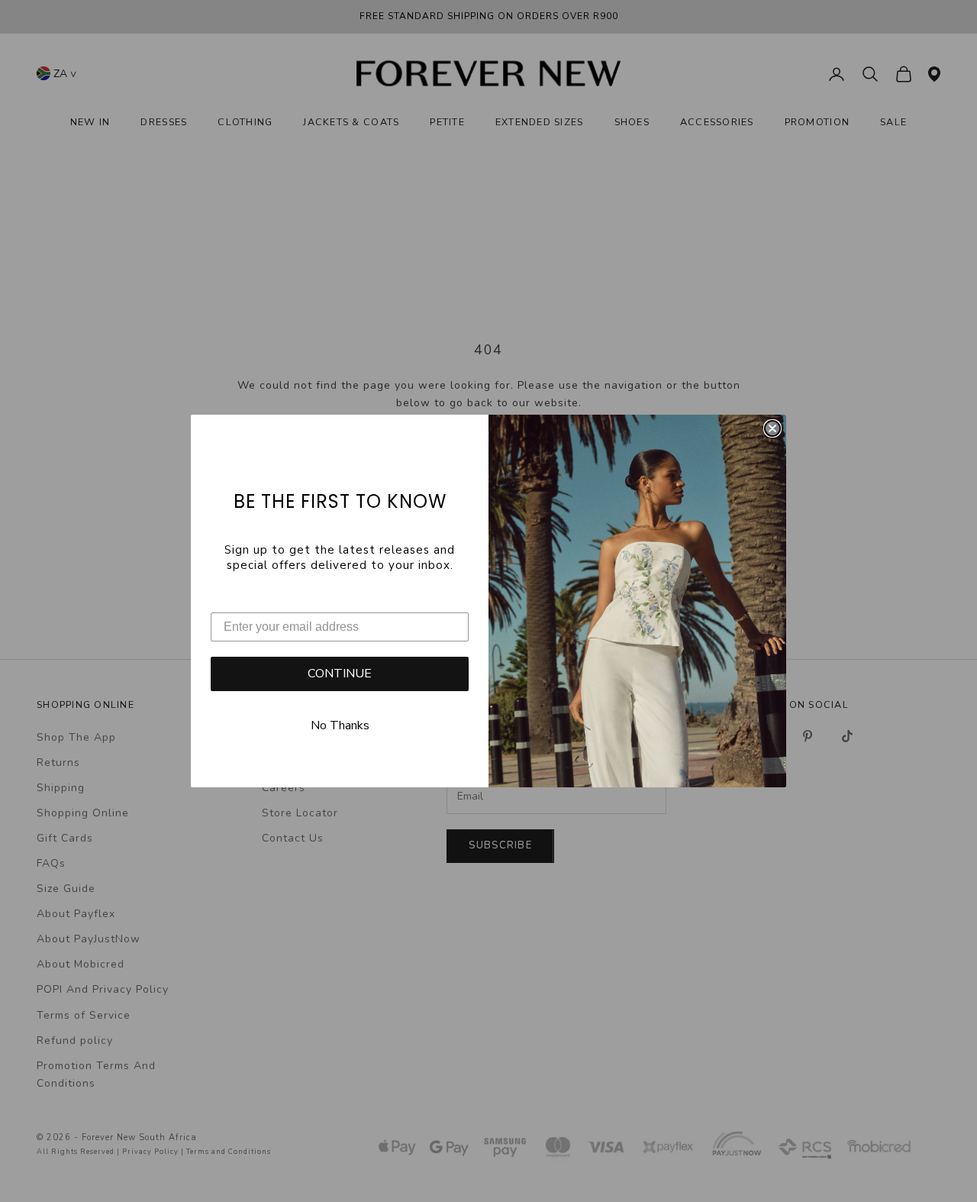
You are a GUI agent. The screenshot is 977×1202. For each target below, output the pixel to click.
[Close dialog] (772, 428)
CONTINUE (340, 673)
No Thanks (340, 725)
